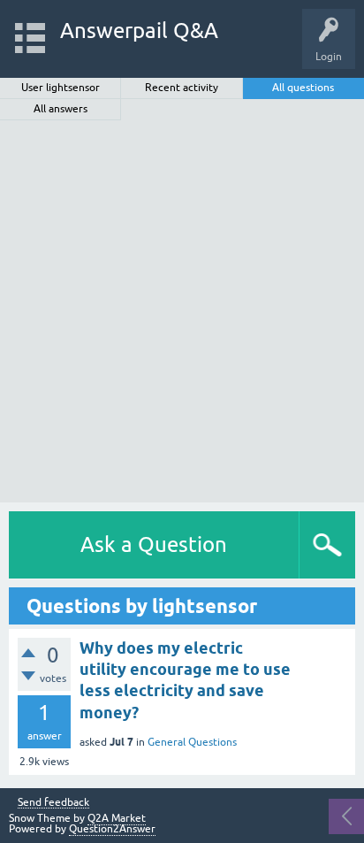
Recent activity (181, 87)
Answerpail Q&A (139, 30)
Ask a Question (153, 544)
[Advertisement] (182, 311)
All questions (303, 87)
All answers (60, 109)
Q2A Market (116, 818)
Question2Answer (112, 829)
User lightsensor (60, 87)
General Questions (192, 742)
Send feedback (53, 803)
